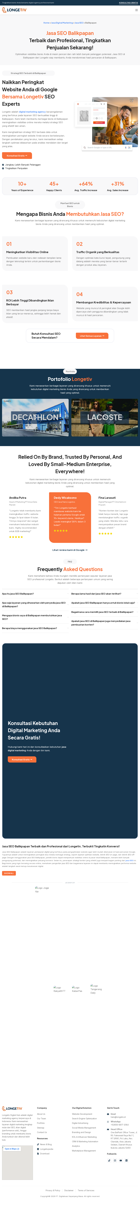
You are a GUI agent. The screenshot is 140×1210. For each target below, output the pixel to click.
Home (46, 22)
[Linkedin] (126, 1160)
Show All (9, 873)
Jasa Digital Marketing (62, 22)
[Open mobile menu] (136, 10)
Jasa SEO (79, 22)
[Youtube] (121, 1160)
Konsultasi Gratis (128, 3)
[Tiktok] (109, 1160)
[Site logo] (14, 9)
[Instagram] (115, 1160)
